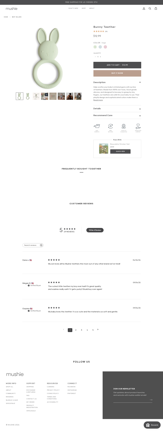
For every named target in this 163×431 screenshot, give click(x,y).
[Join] (150, 400)
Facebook (72, 387)
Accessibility (52, 402)
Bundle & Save (12, 400)
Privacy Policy (53, 390)
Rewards (9, 397)
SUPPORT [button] (30, 383)
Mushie (11, 425)
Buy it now (117, 73)
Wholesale (10, 403)
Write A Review (95, 230)
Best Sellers (16, 17)
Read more (98, 100)
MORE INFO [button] (11, 383)
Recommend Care (102, 115)
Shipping (30, 387)
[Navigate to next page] (98, 329)
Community (11, 393)
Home (6, 17)
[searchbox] (31, 245)
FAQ (27, 395)
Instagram (72, 390)
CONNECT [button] (72, 383)
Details (97, 108)
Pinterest (72, 393)
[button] (19, 96)
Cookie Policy (53, 393)
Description (99, 82)
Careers (50, 387)
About (8, 390)
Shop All (9, 387)
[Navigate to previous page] (64, 329)
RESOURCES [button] (52, 383)
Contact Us (31, 399)
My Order (30, 402)
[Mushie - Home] (11, 8)
